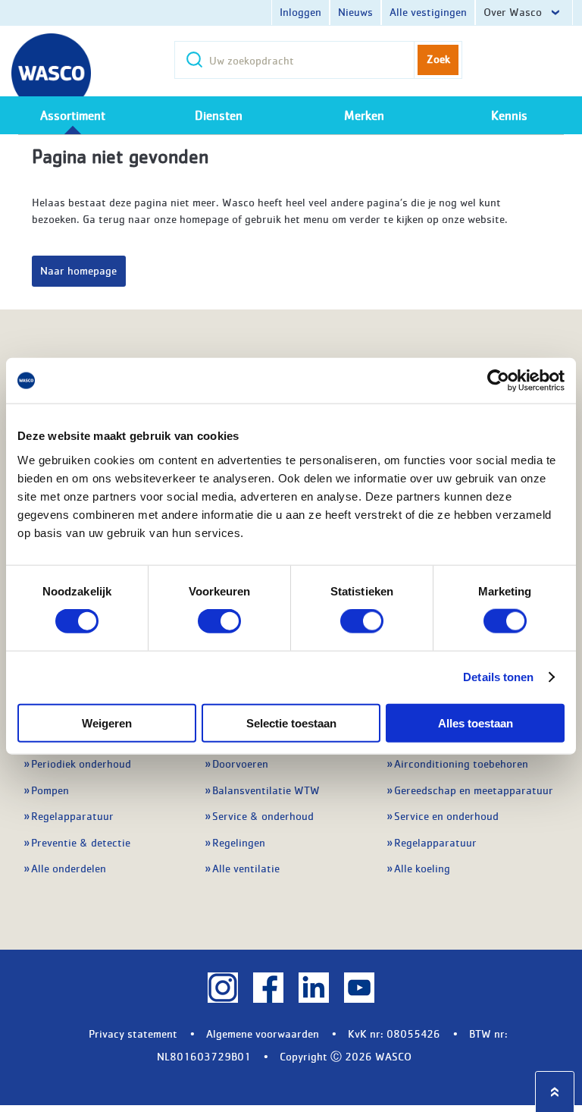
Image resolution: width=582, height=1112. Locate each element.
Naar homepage (78, 270)
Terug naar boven (555, 1092)
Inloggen (300, 11)
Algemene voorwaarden (262, 1033)
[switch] (219, 621)
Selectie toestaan (291, 722)
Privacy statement (133, 1033)
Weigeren (107, 722)
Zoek (438, 58)
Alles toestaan (475, 722)
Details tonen (498, 677)
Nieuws (355, 11)
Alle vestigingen (428, 11)
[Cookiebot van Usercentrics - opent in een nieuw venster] (498, 380)
